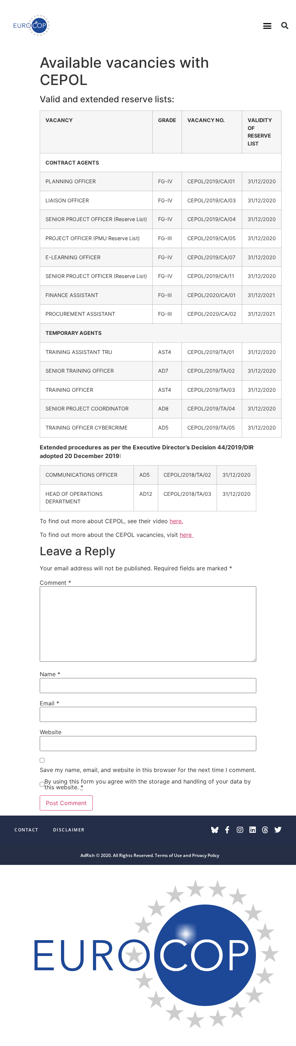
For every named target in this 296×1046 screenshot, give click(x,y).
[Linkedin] (252, 830)
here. (176, 521)
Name (50, 674)
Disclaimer (69, 830)
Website (50, 732)
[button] (267, 25)
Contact (26, 830)
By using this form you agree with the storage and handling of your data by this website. (147, 784)
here (186, 534)
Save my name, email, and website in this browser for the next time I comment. (148, 770)
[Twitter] (278, 830)
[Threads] (265, 830)
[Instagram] (240, 830)
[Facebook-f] (227, 830)
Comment (55, 582)
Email (49, 703)
